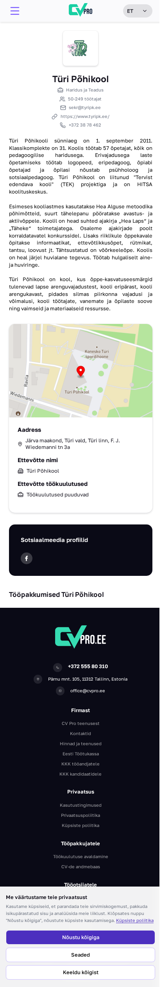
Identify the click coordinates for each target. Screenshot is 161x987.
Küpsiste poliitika (135, 920)
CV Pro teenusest (81, 723)
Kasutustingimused (81, 805)
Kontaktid (80, 733)
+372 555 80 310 (88, 666)
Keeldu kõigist (80, 972)
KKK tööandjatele (80, 763)
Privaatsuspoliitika (80, 815)
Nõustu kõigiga (80, 937)
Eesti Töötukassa (81, 753)
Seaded (80, 955)
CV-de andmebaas (80, 866)
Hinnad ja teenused (81, 743)
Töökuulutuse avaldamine (80, 856)
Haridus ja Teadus (85, 89)
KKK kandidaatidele (80, 773)
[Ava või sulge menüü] (15, 11)
